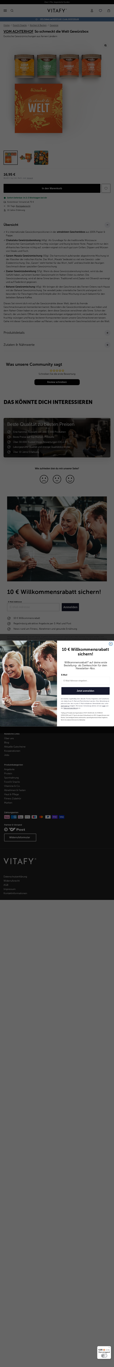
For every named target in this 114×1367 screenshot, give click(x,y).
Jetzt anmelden (85, 691)
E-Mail (64, 675)
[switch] (104, 1355)
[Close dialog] (111, 644)
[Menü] (109, 1348)
